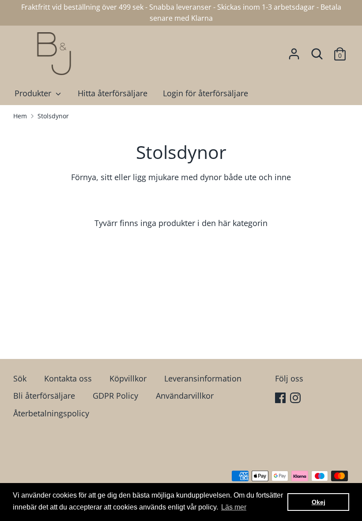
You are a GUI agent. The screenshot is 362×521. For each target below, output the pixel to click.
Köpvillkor (128, 378)
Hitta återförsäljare (112, 93)
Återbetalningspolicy (51, 413)
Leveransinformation (202, 378)
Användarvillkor (185, 395)
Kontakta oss (68, 378)
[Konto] (294, 51)
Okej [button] (318, 502)
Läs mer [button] (233, 507)
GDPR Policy (115, 395)
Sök (19, 378)
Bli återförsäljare (44, 395)
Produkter (34, 93)
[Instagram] (296, 399)
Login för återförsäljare (205, 93)
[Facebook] (281, 399)
